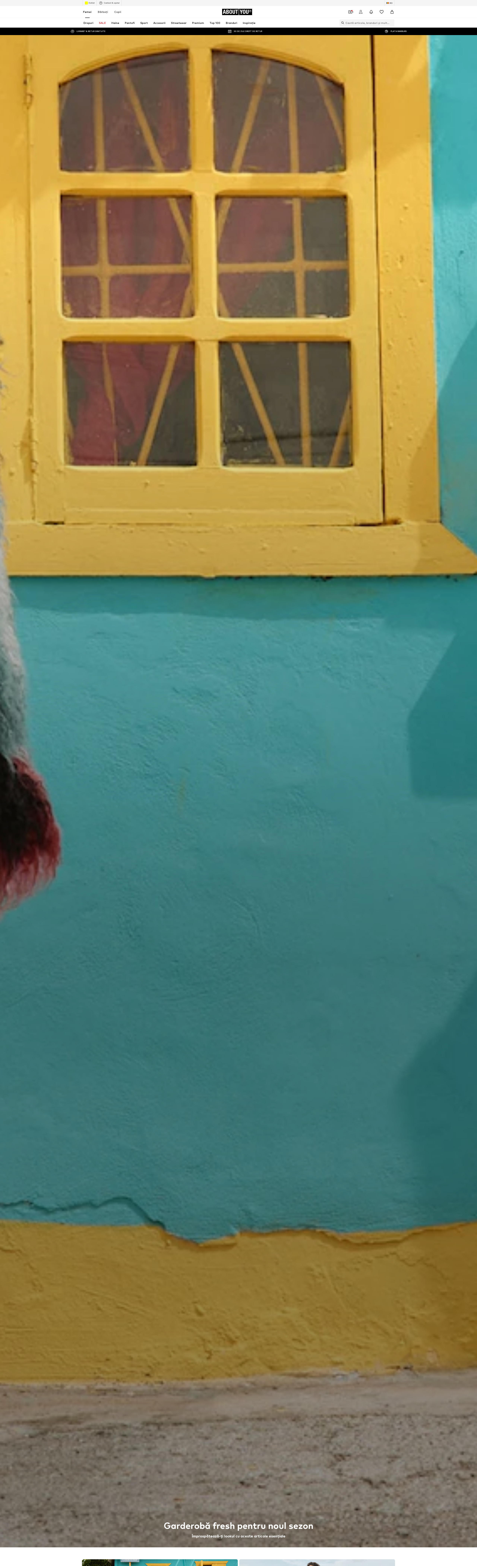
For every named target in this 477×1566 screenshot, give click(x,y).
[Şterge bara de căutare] (391, 22)
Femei (87, 11)
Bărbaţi (103, 11)
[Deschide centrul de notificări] (371, 12)
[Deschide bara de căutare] (341, 22)
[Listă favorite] (381, 12)
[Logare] (360, 12)
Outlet (92, 3)
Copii (117, 11)
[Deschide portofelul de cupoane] (350, 12)
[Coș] (392, 12)
